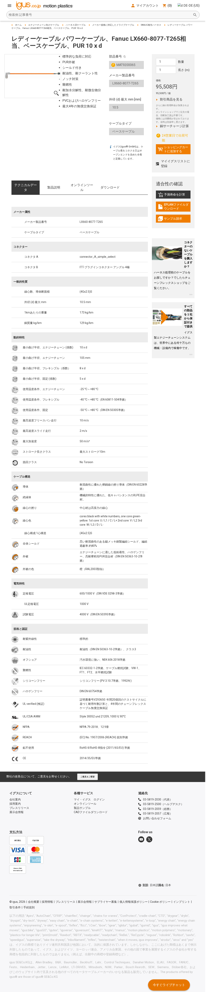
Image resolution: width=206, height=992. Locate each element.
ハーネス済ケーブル (76, 25)
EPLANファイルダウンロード (174, 206)
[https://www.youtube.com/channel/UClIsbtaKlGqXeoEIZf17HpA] (141, 839)
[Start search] (195, 14)
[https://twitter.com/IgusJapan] (149, 839)
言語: (150, 885)
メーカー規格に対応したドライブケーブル (113, 25)
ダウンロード (110, 187)
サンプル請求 (174, 219)
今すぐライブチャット (169, 985)
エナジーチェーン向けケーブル (43, 25)
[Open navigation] (9, 5)
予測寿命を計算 (174, 195)
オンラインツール (82, 187)
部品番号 (115, 56)
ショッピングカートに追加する (173, 149)
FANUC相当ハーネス (151, 25)
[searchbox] (100, 14)
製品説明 (53, 187)
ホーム (18, 25)
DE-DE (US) (191, 5)
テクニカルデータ (25, 187)
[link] (173, 196)
